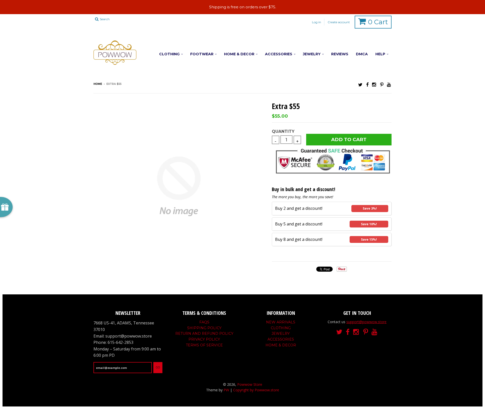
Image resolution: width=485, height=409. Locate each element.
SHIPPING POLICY (204, 328)
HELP (380, 54)
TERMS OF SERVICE (204, 345)
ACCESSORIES (278, 54)
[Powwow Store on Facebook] (367, 84)
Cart (378, 22)
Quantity (283, 131)
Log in (316, 22)
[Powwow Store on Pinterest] (381, 84)
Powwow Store (249, 384)
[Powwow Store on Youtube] (389, 84)
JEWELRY (312, 54)
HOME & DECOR (239, 54)
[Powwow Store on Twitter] (360, 84)
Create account (339, 22)
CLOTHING (169, 54)
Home (97, 84)
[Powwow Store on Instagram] (374, 84)
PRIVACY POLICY (204, 339)
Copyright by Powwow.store (256, 390)
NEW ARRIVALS (280, 322)
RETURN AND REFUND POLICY (204, 333)
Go (158, 367)
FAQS (204, 322)
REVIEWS (339, 54)
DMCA (362, 54)
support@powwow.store (366, 321)
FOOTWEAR (201, 54)
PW (226, 390)
